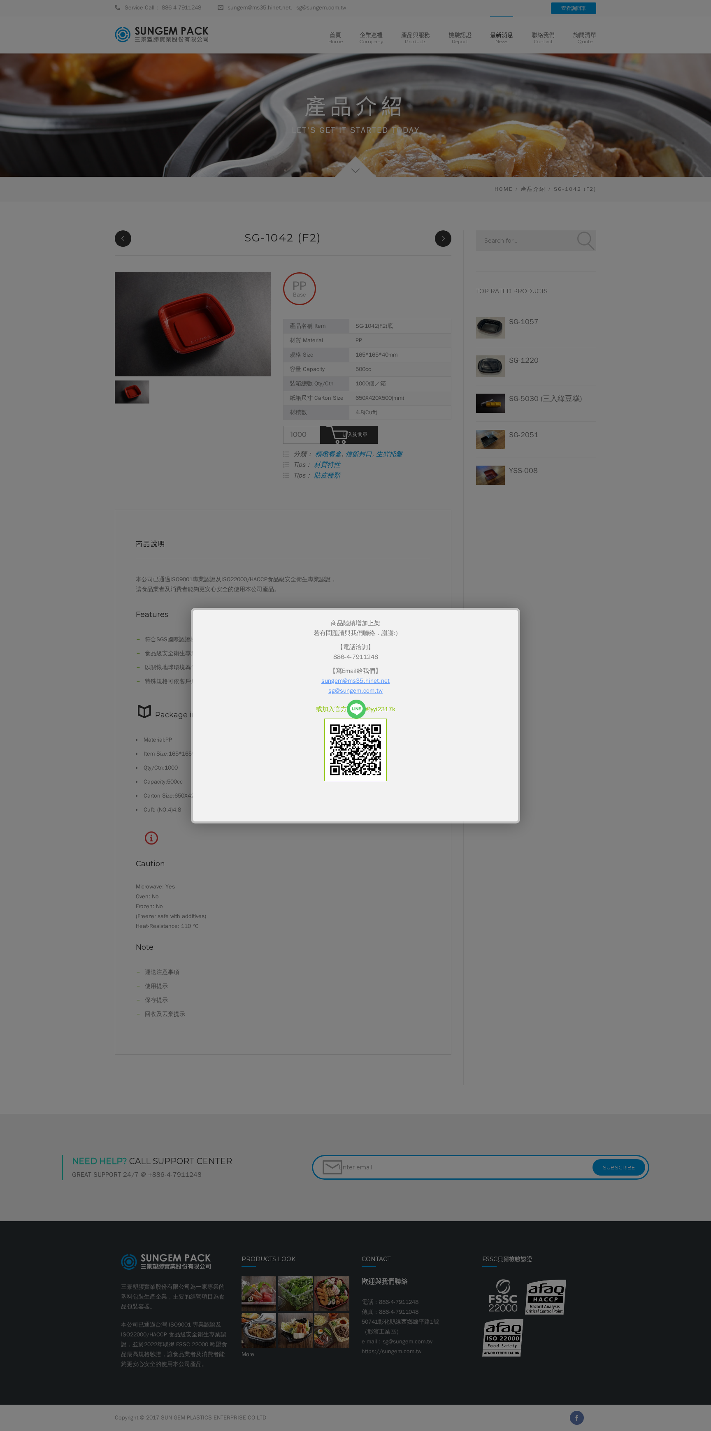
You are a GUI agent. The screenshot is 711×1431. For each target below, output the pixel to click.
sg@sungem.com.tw (355, 690)
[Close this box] (519, 609)
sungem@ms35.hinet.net (355, 680)
